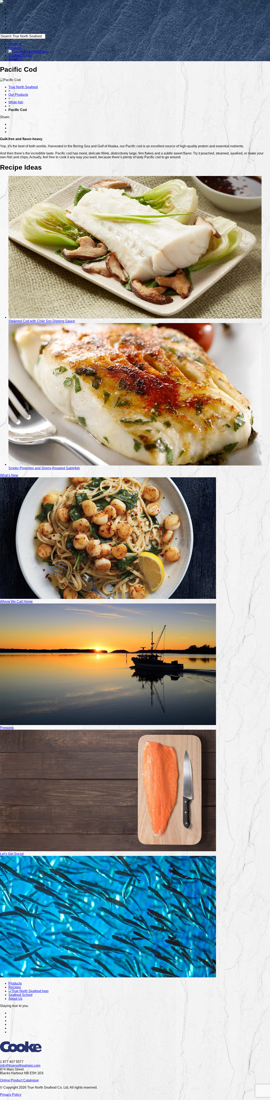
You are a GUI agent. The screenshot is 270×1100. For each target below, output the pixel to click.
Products (15, 44)
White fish (15, 102)
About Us (15, 59)
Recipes (14, 48)
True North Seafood (23, 87)
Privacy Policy (10, 1094)
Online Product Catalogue (19, 1080)
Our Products (18, 94)
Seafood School (20, 55)
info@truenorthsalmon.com (20, 1065)
